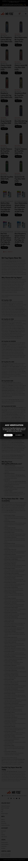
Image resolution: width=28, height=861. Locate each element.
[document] (14, 430)
